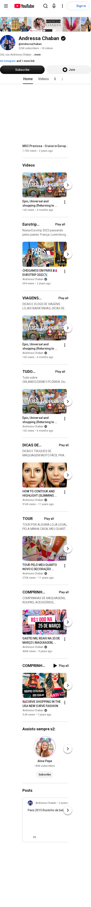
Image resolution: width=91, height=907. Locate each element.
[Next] (67, 185)
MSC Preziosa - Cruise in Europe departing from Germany (45, 146)
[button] (62, 79)
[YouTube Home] (24, 6)
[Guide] (5, 5)
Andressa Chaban (32, 279)
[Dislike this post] (40, 837)
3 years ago (66, 802)
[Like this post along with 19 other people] (29, 837)
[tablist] (45, 79)
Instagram (9, 61)
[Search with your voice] (54, 6)
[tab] (28, 79)
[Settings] (62, 5)
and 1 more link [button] (25, 61)
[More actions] (65, 202)
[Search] (45, 5)
